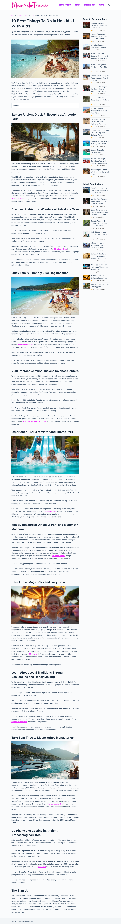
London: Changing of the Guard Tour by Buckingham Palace (99, 89)
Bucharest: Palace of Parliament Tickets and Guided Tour (99, 267)
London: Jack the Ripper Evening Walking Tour (100, 100)
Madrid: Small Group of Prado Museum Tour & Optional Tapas (99, 78)
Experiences (89, 5)
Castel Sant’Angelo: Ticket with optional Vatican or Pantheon (98, 122)
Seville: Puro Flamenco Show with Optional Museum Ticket (99, 201)
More (101, 5)
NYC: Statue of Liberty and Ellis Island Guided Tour (99, 234)
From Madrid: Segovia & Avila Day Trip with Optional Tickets (100, 132)
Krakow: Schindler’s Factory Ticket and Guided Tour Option (98, 256)
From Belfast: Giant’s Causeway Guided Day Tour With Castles (99, 190)
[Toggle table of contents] (76, 105)
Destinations (65, 5)
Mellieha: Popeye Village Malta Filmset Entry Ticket (99, 111)
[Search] (109, 5)
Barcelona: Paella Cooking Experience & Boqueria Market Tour (99, 56)
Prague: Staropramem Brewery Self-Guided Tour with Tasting (99, 36)
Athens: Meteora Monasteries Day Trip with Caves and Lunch (99, 245)
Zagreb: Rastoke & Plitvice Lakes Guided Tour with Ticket (99, 223)
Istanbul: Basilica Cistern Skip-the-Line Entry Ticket (99, 25)
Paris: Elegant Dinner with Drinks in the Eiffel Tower (100, 172)
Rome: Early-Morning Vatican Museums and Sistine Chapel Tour (99, 212)
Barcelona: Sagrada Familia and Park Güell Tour (99, 67)
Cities (77, 5)
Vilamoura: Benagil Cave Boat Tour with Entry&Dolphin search (99, 161)
